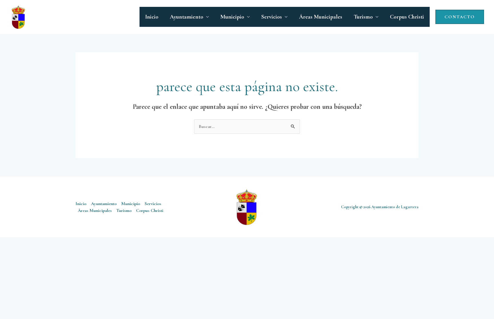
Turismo (363, 16)
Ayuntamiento (186, 16)
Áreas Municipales (320, 16)
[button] (459, 17)
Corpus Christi (407, 16)
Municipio (232, 16)
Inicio (151, 16)
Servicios (271, 16)
